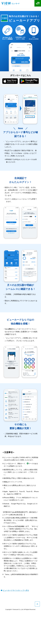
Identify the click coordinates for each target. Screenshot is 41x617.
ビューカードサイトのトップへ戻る (16, 590)
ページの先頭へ (37, 604)
